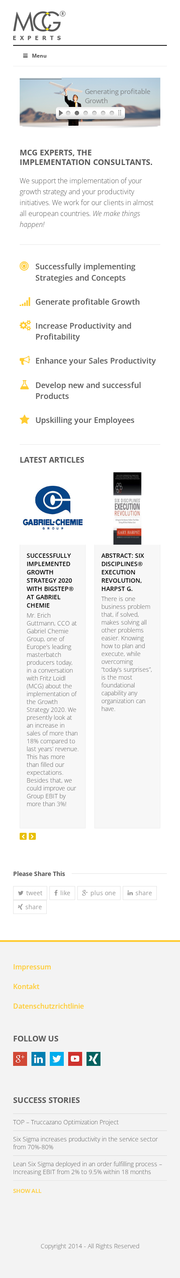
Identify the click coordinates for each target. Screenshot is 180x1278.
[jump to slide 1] (68, 114)
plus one (103, 893)
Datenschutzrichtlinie (48, 1006)
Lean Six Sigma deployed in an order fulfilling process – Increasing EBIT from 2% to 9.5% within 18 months (87, 1168)
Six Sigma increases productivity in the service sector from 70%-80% (85, 1143)
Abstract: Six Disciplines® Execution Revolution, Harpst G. (122, 572)
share (143, 893)
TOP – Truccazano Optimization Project (66, 1122)
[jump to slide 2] (77, 114)
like (65, 893)
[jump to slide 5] (103, 114)
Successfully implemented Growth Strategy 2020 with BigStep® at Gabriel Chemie (50, 580)
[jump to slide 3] (85, 114)
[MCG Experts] (39, 26)
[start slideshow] (58, 114)
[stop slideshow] (121, 114)
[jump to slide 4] (94, 114)
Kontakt (26, 986)
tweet (34, 893)
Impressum (32, 967)
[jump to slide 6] (111, 114)
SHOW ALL (27, 1191)
